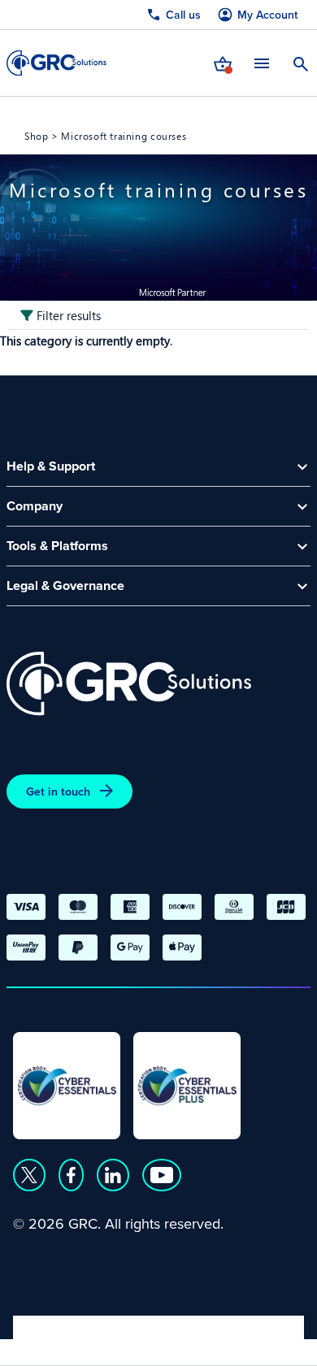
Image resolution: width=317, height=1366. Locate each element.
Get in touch (58, 791)
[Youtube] (161, 1175)
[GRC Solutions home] (129, 684)
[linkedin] (113, 1175)
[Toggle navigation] (261, 63)
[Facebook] (71, 1175)
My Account (267, 15)
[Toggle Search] (300, 63)
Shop (36, 135)
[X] (29, 1175)
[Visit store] (222, 63)
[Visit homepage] (56, 63)
